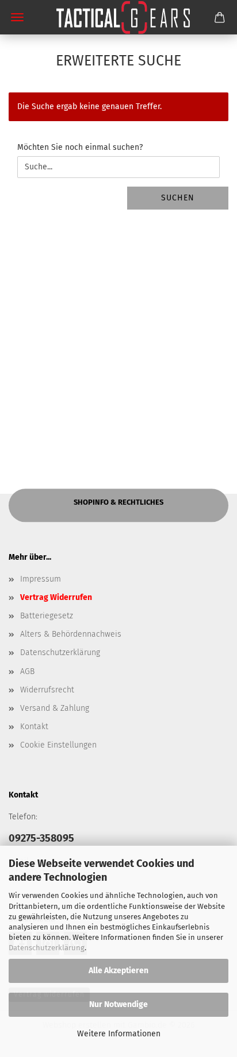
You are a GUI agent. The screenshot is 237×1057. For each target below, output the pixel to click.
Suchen (177, 198)
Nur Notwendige (118, 1004)
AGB (27, 671)
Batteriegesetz (46, 616)
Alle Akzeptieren (118, 970)
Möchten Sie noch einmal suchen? (80, 147)
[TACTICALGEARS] (118, 17)
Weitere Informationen (118, 1034)
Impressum (40, 579)
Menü (17, 17)
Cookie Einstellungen (58, 745)
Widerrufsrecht (47, 690)
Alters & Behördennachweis (70, 634)
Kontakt (34, 726)
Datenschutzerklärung (47, 947)
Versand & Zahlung (54, 708)
